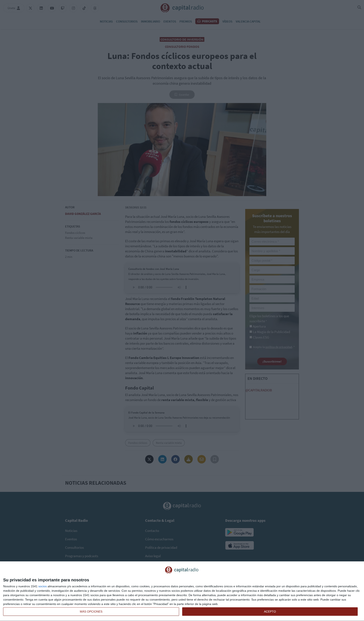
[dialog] (182, 591)
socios (42, 586)
